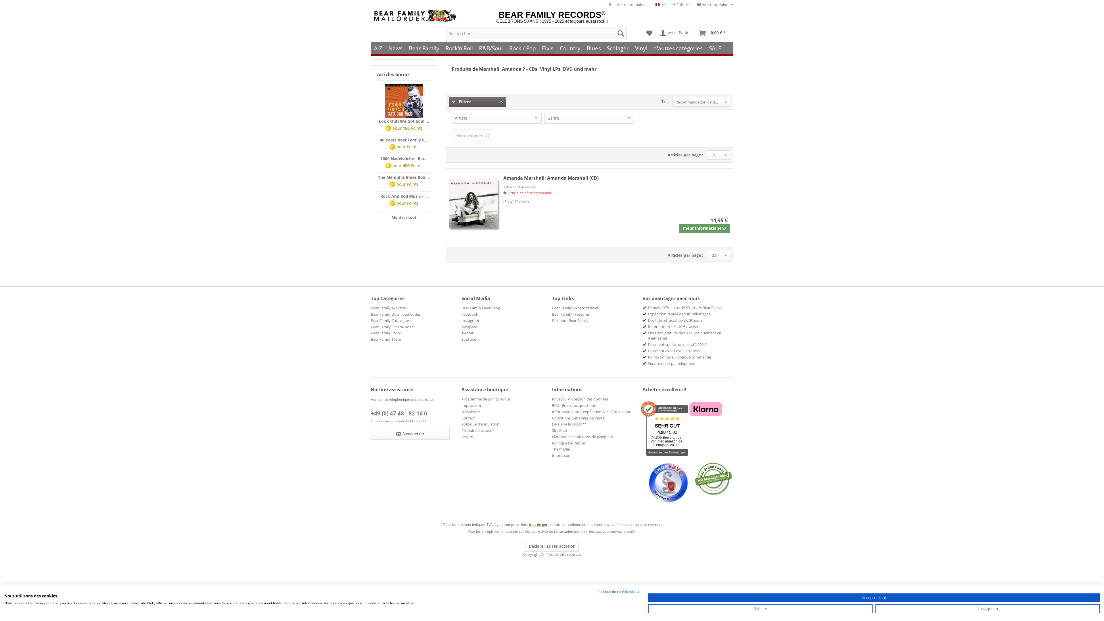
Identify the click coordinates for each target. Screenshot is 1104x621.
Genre (553, 118)
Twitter (467, 333)
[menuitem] (536, 33)
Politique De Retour (568, 443)
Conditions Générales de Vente (578, 418)
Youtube (468, 339)
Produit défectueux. (478, 430)
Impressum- (471, 405)
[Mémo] (649, 33)
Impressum (562, 455)
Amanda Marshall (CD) (551, 178)
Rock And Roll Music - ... (404, 196)
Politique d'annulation (480, 424)
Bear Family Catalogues (391, 320)
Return (467, 436)
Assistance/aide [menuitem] (715, 4)
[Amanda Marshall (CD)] (473, 204)
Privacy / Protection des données (580, 399)
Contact (468, 418)
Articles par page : (685, 155)
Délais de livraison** (569, 424)
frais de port (539, 524)
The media (561, 449)
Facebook (469, 314)
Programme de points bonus (486, 399)
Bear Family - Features (571, 314)
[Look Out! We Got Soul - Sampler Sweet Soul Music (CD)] (404, 101)
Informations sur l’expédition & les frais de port (592, 411)
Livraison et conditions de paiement (582, 436)
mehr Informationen (703, 228)
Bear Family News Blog (480, 307)
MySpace (469, 326)
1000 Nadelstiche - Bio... (404, 158)
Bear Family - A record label (575, 307)
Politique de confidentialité (618, 591)
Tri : (665, 101)
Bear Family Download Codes (396, 314)
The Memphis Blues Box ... (404, 177)
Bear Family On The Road (392, 326)
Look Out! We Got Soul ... (404, 121)
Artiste (461, 118)
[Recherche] (621, 33)
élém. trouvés (469, 135)
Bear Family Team (386, 339)
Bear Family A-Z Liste (388, 307)
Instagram (470, 320)
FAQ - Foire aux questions (574, 405)
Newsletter (470, 411)
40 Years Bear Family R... (404, 140)
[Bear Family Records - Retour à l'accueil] (416, 16)
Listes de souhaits (628, 4)
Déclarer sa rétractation (552, 546)
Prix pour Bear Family (570, 320)
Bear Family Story (386, 333)
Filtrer (464, 101)
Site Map (559, 430)
